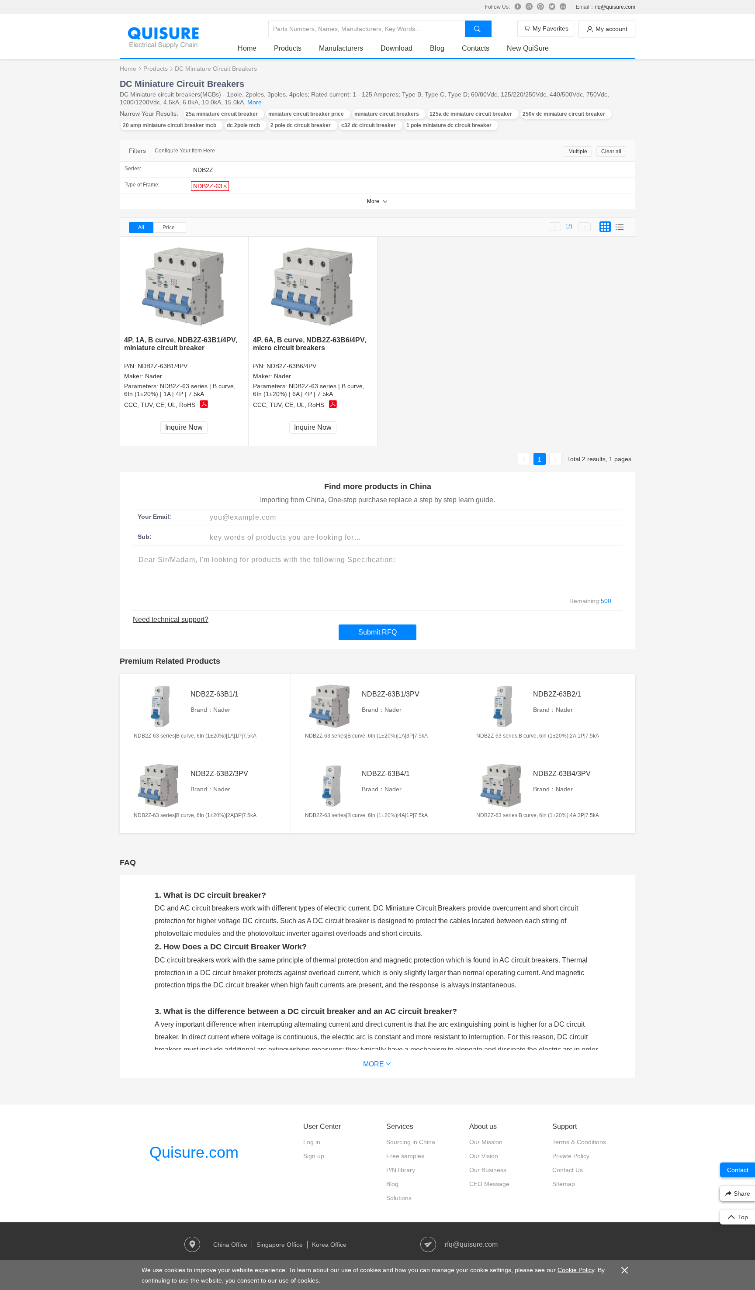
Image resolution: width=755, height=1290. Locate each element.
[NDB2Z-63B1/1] (160, 706)
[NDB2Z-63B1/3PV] (331, 706)
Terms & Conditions (579, 1141)
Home (247, 48)
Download (396, 48)
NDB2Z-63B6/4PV (291, 365)
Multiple (577, 151)
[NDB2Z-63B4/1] (331, 785)
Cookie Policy (576, 1269)
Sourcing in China (410, 1141)
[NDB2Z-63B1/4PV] (184, 286)
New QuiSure (528, 48)
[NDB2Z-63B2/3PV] (160, 785)
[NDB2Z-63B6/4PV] (313, 286)
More (254, 102)
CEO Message (489, 1183)
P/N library (400, 1169)
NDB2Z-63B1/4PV (162, 365)
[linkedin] (563, 7)
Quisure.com (194, 1152)
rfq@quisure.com (615, 7)
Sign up (313, 1155)
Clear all (611, 151)
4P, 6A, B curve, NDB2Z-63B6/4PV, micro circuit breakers (309, 344)
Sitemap (563, 1183)
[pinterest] (540, 7)
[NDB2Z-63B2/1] (502, 706)
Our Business (487, 1169)
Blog (437, 48)
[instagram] (529, 7)
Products (287, 48)
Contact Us (567, 1169)
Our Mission (485, 1141)
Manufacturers (341, 48)
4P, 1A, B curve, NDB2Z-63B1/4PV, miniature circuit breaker (180, 344)
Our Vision (483, 1155)
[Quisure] (163, 45)
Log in (311, 1141)
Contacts (475, 48)
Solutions (399, 1197)
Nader (153, 376)
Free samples (405, 1155)
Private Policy (570, 1155)
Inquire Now (184, 427)
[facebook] (517, 7)
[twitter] (551, 7)
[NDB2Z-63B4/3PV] (502, 785)
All (141, 227)
